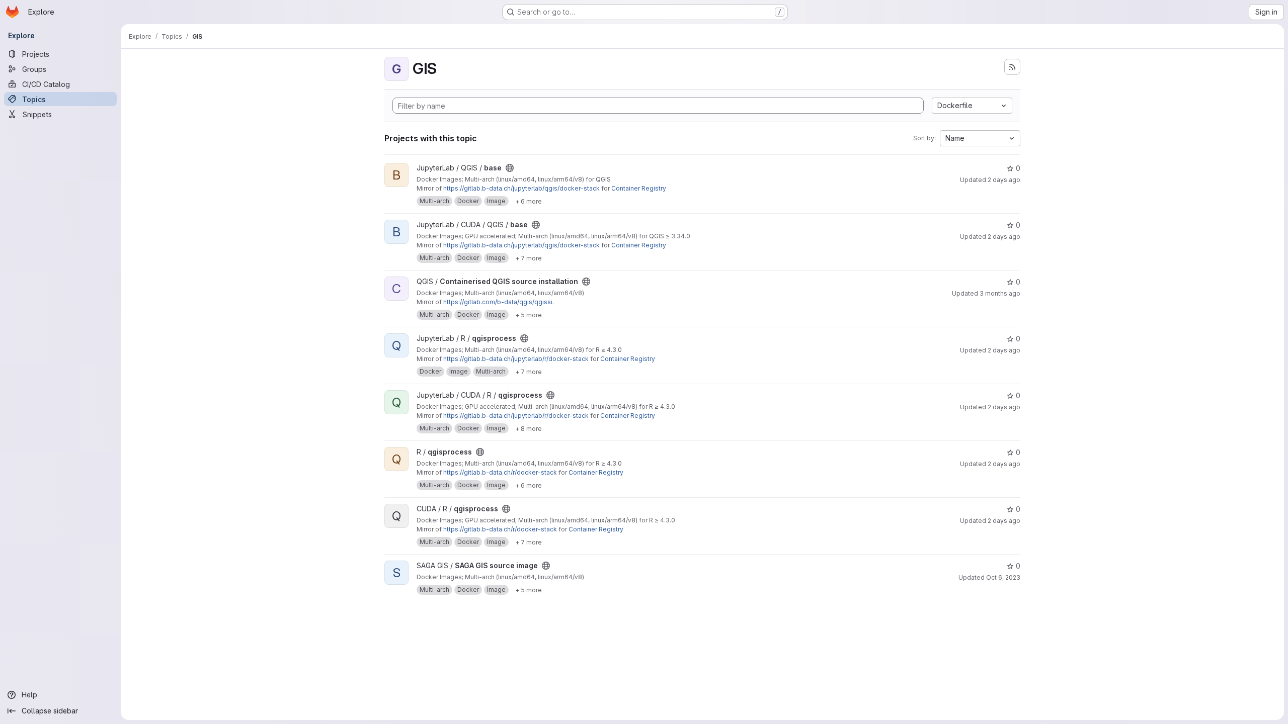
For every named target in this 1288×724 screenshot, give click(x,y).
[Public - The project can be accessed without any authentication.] (510, 168)
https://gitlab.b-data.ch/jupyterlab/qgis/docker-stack (521, 188)
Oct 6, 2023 (1003, 577)
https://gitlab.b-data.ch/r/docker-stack (500, 472)
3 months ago (1000, 293)
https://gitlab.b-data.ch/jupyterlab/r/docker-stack (516, 359)
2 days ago (1004, 180)
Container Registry (638, 188)
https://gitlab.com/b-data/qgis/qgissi (497, 302)
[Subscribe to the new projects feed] (1012, 67)
